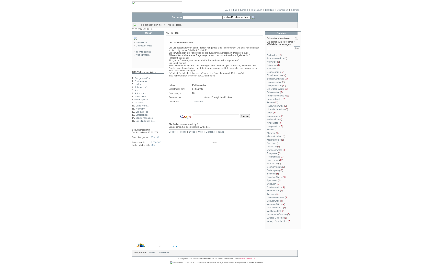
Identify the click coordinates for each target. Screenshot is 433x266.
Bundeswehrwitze (275, 78)
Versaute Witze (274, 204)
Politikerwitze (273, 156)
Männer (270, 129)
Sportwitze (272, 180)
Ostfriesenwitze (274, 150)
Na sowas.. (139, 102)
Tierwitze (271, 194)
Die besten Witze (143, 45)
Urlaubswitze (273, 201)
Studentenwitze (274, 187)
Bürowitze (272, 65)
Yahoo (221, 132)
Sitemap (295, 10)
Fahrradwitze (273, 92)
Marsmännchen (274, 136)
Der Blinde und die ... (146, 121)
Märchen (271, 133)
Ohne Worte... (142, 105)
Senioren (271, 173)
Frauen (270, 102)
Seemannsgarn (274, 167)
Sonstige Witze (274, 177)
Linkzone (210, 132)
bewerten (198, 101)
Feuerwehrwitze (274, 99)
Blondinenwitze (274, 75)
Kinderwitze (272, 123)
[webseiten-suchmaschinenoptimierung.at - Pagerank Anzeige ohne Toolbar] (202, 262)
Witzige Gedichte (275, 217)
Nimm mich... (141, 96)
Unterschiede (142, 115)
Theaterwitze (273, 190)
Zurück (215, 143)
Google (172, 132)
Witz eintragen (142, 55)
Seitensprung (273, 170)
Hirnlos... (138, 84)
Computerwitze (274, 85)
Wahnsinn (140, 108)
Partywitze (272, 153)
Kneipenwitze (273, 126)
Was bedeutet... (274, 207)
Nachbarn (271, 143)
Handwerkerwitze (275, 106)
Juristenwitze (273, 116)
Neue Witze (141, 42)
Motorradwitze (274, 140)
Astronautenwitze (275, 58)
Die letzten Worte (275, 89)
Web (200, 132)
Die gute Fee (142, 112)
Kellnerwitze (273, 119)
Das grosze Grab (142, 78)
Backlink (269, 10)
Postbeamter (140, 81)
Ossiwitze (272, 146)
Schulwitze (272, 163)
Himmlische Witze (276, 109)
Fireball (182, 132)
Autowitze (272, 62)
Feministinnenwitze (276, 95)
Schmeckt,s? (140, 87)
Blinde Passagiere (144, 118)
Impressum (256, 10)
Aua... (137, 90)
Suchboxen (282, 10)
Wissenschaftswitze (277, 214)
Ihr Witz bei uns (143, 52)
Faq (235, 10)
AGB (227, 10)
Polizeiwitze (273, 160)
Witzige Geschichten (277, 221)
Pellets (152, 253)
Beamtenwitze (274, 72)
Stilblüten (271, 184)
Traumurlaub (164, 253)
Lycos (192, 132)
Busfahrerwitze (274, 82)
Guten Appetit (141, 99)
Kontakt (244, 10)
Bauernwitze (273, 68)
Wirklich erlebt (274, 211)
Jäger (269, 112)
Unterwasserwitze (275, 197)
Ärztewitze (272, 55)
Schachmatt (140, 93)
